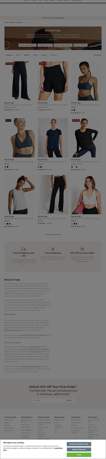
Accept (79, 454)
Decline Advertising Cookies (79, 444)
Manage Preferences (79, 449)
